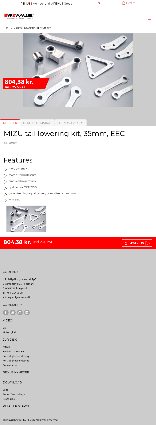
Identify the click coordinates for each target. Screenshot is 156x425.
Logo (6, 389)
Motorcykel (9, 332)
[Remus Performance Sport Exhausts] (19, 16)
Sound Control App (14, 394)
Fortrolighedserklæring (16, 356)
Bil (4, 327)
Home (7, 28)
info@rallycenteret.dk (17, 297)
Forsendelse (10, 365)
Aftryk (6, 347)
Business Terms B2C (14, 351)
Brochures (9, 399)
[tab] (10, 122)
